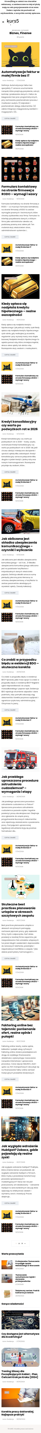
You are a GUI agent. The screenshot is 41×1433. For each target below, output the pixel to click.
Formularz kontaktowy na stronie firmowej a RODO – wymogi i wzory (27, 128)
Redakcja (10, 80)
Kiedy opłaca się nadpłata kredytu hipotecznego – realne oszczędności (27, 143)
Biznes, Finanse (11, 46)
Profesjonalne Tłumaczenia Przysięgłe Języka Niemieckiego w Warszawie (27, 1263)
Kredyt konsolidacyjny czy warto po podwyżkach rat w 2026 (19, 425)
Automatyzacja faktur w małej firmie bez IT (20, 74)
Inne (6, 1392)
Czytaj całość (10, 118)
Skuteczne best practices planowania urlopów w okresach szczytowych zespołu (18, 910)
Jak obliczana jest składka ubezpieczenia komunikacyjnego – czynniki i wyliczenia (19, 544)
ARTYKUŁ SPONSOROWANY (13, 1314)
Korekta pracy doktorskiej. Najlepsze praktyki (17, 1413)
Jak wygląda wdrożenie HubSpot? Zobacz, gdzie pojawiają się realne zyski (19, 1152)
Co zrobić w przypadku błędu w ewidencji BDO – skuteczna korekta (20, 663)
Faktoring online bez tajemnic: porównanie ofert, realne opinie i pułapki (18, 1031)
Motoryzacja (29, 1314)
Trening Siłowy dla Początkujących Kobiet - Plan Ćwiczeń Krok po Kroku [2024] (19, 1374)
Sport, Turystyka (11, 1352)
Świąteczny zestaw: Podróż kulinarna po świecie (27, 1291)
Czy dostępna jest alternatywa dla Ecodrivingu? (20, 1335)
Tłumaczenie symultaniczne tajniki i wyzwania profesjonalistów (25, 1278)
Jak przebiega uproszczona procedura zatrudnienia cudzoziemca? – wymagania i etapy (19, 784)
